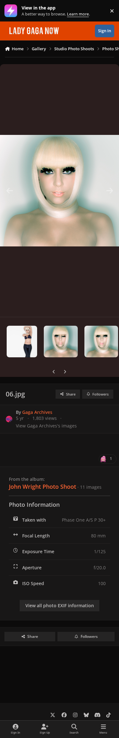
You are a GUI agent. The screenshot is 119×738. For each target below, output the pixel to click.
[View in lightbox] (59, 190)
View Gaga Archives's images (46, 426)
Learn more (12, 11)
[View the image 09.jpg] (60, 341)
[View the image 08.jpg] (101, 341)
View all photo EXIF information (59, 605)
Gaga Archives (37, 412)
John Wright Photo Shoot (42, 486)
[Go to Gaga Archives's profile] (9, 419)
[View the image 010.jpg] (22, 341)
